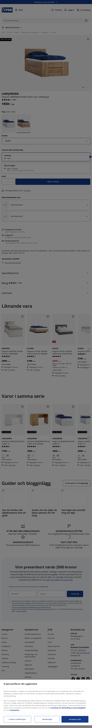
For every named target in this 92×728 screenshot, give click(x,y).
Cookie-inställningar (17, 719)
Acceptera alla (75, 719)
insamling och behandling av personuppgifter (68, 708)
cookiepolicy (14, 710)
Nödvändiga (47, 719)
